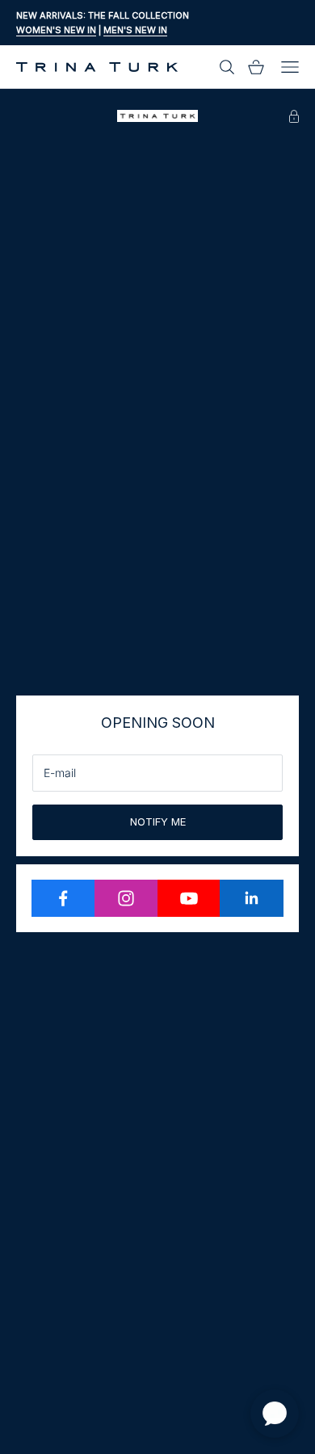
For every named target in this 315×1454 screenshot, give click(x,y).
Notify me (158, 821)
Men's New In (135, 30)
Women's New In (56, 30)
